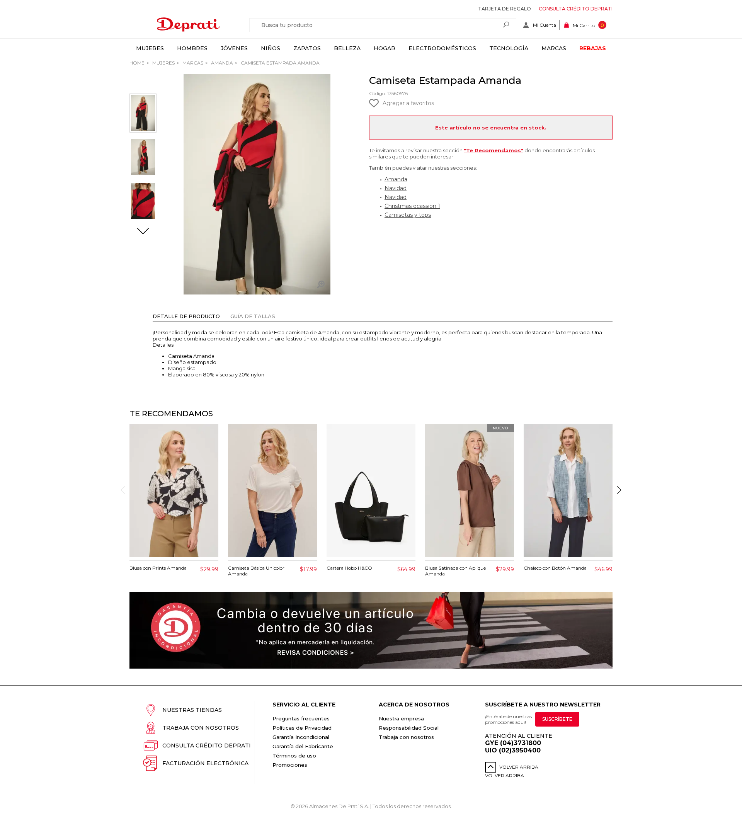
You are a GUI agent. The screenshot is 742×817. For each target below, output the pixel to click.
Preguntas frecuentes (301, 718)
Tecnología (508, 48)
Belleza (347, 48)
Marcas (553, 48)
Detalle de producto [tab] (186, 316)
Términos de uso (294, 755)
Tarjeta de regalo (504, 9)
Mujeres (150, 48)
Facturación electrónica (205, 763)
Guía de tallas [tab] (252, 316)
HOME (137, 63)
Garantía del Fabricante (302, 746)
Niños (270, 48)
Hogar (384, 48)
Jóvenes (234, 48)
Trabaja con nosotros (200, 727)
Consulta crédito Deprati (576, 9)
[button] (143, 231)
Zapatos (307, 48)
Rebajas (592, 48)
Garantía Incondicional (300, 737)
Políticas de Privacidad (302, 728)
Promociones (289, 765)
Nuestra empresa (401, 718)
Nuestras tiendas (192, 709)
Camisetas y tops (408, 214)
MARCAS (192, 63)
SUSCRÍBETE (557, 719)
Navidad (396, 188)
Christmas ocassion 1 (412, 206)
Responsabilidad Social (409, 728)
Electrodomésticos (442, 48)
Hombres (192, 48)
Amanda (221, 63)
